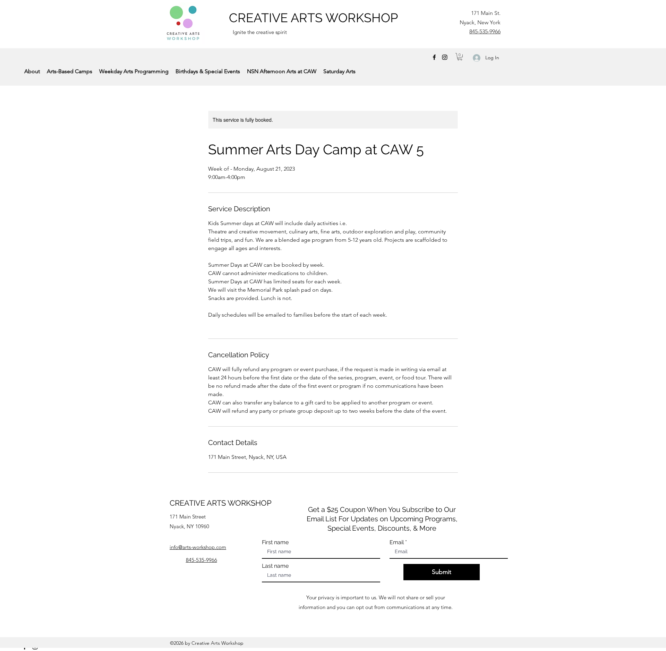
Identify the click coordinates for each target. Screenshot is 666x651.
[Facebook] (434, 57)
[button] (459, 56)
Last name (275, 566)
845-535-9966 (485, 31)
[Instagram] (444, 57)
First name (275, 542)
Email (397, 542)
